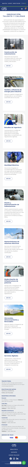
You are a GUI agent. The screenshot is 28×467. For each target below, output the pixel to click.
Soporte (10, 3)
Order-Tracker (16, 3)
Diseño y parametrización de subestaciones (11, 204)
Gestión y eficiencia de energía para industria (13, 90)
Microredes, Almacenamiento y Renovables (11, 319)
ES (25, 3)
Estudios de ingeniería (12, 127)
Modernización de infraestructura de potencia (11, 281)
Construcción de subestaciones (10, 53)
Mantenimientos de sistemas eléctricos (11, 242)
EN (23, 3)
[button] (22, 9)
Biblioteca (4, 3)
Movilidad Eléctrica (11, 165)
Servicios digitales (11, 356)
